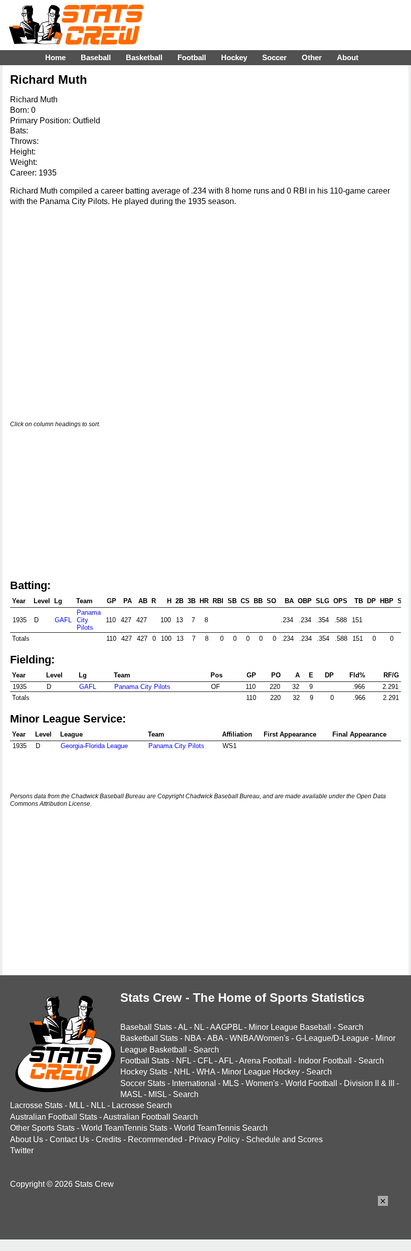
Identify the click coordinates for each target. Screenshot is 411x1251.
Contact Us (69, 1139)
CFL (205, 1060)
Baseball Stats (146, 1027)
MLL (76, 1105)
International (194, 1083)
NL (199, 1027)
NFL (183, 1060)
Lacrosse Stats (36, 1105)
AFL (226, 1060)
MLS (231, 1083)
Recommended (155, 1139)
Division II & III (369, 1083)
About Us (26, 1139)
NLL (98, 1105)
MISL (157, 1094)
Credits (108, 1139)
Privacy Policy (214, 1139)
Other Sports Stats (42, 1128)
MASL (131, 1094)
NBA (192, 1038)
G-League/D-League (332, 1038)
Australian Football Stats (53, 1117)
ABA (215, 1038)
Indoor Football (325, 1060)
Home (55, 57)
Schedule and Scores (284, 1139)
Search (350, 1027)
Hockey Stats (143, 1071)
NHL (182, 1071)
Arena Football (265, 1060)
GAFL (63, 620)
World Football (311, 1083)
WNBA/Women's (259, 1038)
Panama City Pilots (142, 686)
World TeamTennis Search (221, 1128)
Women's (262, 1083)
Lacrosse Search (142, 1105)
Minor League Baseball (290, 1027)
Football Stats (144, 1060)
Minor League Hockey (261, 1071)
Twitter (22, 1150)
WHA (205, 1071)
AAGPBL (226, 1027)
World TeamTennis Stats (124, 1128)
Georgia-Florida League (94, 746)
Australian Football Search (150, 1117)
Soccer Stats (142, 1083)
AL (182, 1027)
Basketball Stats (149, 1038)
